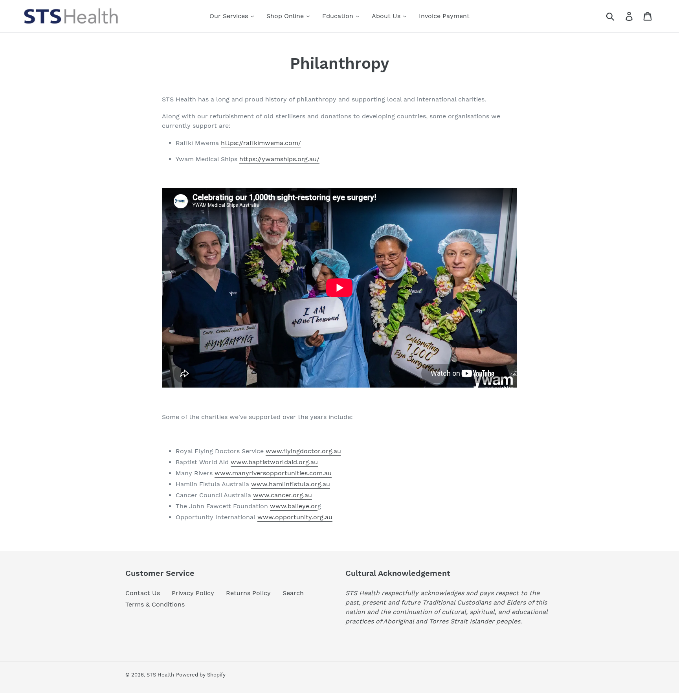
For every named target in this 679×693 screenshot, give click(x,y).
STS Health (160, 675)
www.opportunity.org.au (294, 517)
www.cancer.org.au (282, 495)
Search (293, 593)
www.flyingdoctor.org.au (303, 451)
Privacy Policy (193, 593)
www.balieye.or (293, 506)
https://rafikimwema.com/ (261, 143)
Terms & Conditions (155, 604)
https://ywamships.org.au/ (279, 159)
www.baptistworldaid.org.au (274, 462)
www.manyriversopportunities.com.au (273, 473)
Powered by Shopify (201, 675)
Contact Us (142, 593)
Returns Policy (248, 593)
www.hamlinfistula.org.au (290, 484)
